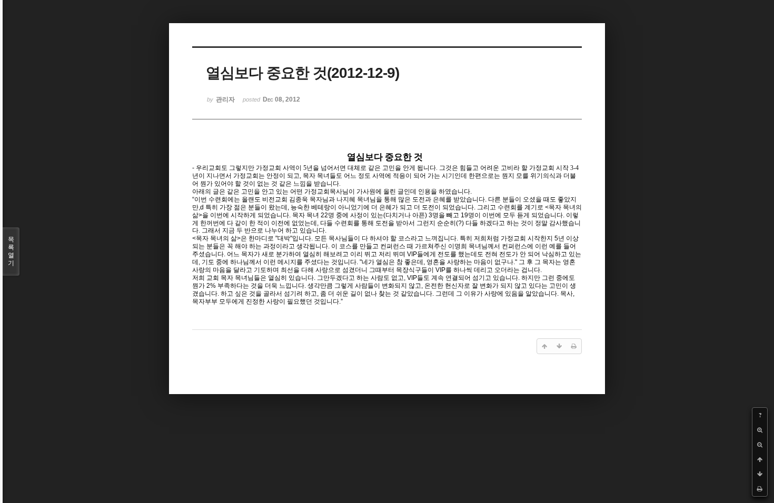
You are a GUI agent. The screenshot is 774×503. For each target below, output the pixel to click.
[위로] (759, 459)
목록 (11, 251)
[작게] (759, 444)
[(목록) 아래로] (759, 474)
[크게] (759, 429)
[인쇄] (759, 488)
